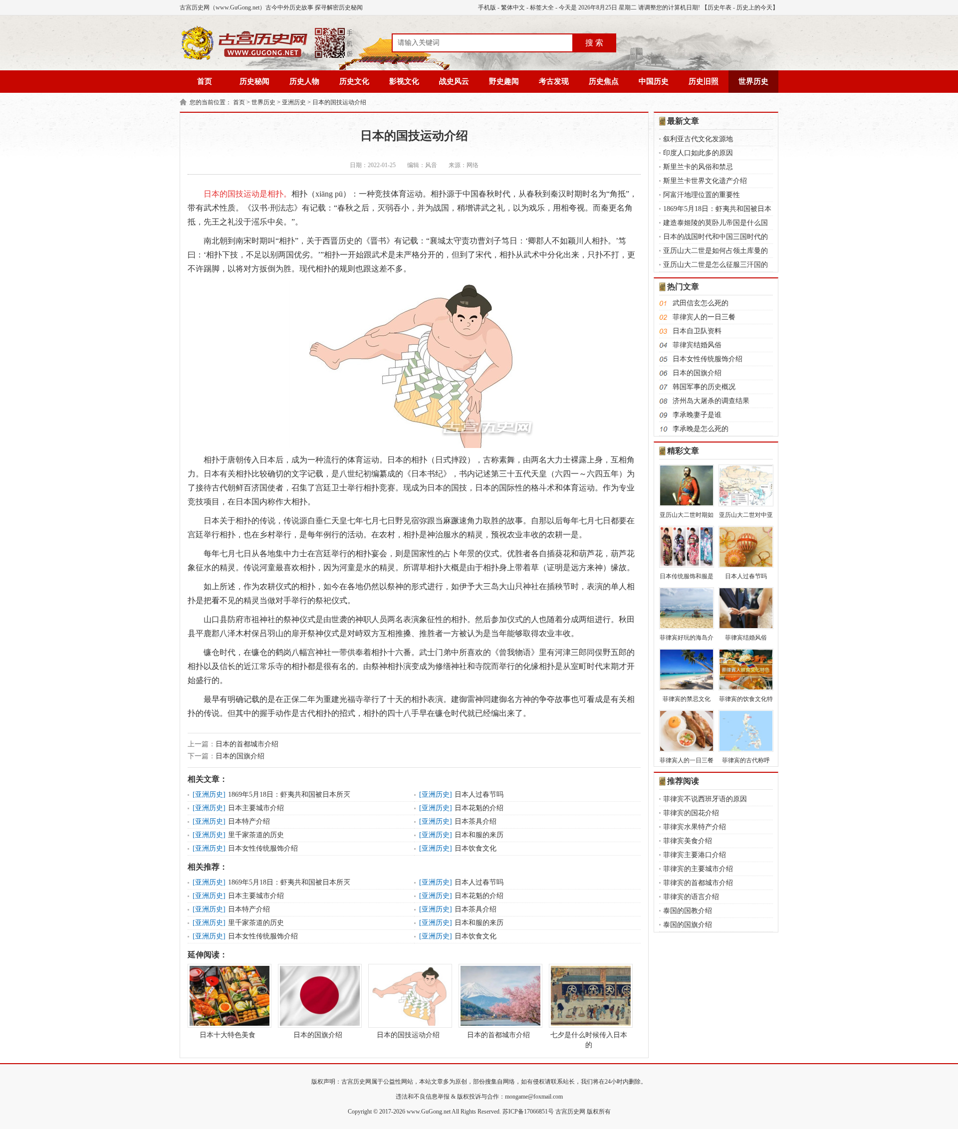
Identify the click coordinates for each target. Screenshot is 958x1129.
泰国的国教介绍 (687, 910)
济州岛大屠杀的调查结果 (711, 401)
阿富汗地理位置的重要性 (701, 195)
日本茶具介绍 (475, 821)
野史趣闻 (504, 81)
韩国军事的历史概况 (704, 387)
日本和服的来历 (479, 835)
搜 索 (594, 42)
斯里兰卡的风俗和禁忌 (698, 167)
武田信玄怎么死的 (700, 303)
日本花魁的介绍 (479, 808)
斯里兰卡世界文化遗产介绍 (705, 181)
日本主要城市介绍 (256, 808)
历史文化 (354, 81)
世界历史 (753, 81)
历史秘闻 (254, 81)
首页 (204, 81)
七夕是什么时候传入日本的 (588, 1040)
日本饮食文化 (475, 848)
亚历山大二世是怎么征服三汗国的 (715, 264)
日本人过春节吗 (479, 794)
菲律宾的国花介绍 (691, 813)
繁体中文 (513, 7)
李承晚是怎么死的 (700, 429)
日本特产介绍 (249, 821)
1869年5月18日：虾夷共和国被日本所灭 (289, 794)
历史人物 (304, 81)
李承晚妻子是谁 (697, 415)
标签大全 (542, 7)
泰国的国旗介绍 (687, 924)
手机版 (487, 7)
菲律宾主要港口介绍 (694, 855)
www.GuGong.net (429, 1111)
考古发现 (554, 81)
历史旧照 (703, 81)
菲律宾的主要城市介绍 (698, 869)
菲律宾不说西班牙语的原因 (705, 799)
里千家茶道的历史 (256, 835)
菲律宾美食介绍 (687, 841)
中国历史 (654, 81)
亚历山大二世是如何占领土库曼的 (715, 250)
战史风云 (454, 81)
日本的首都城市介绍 (247, 744)
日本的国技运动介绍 (339, 102)
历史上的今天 (754, 7)
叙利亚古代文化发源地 (698, 139)
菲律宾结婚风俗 (697, 345)
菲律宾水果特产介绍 (694, 827)
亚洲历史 (294, 102)
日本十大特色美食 (227, 1035)
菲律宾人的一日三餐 (704, 317)
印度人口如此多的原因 (698, 153)
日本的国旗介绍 (240, 756)
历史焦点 (604, 81)
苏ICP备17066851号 (528, 1111)
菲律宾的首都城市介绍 (698, 883)
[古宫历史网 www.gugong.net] (267, 58)
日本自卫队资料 (697, 331)
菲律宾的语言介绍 (691, 897)
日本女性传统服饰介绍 (263, 848)
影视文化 (404, 81)
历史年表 (719, 7)
